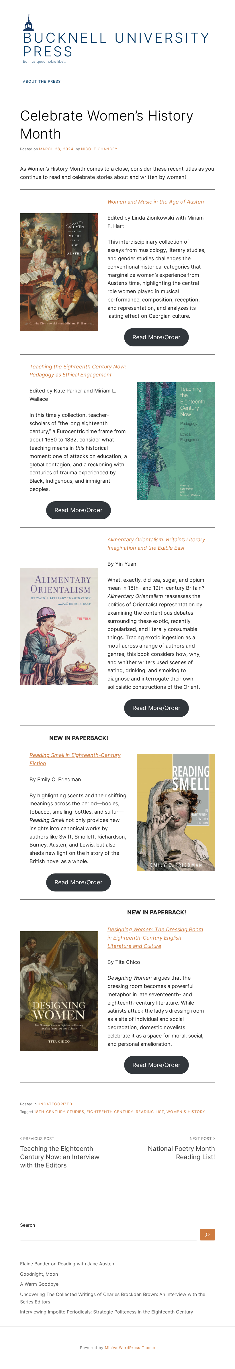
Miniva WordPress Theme (130, 1348)
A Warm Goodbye (39, 1284)
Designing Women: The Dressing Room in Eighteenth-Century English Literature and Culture (155, 937)
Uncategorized (55, 1104)
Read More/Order (156, 337)
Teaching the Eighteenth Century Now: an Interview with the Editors (59, 1152)
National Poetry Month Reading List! (181, 1148)
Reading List (150, 1112)
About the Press (42, 81)
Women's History (186, 1112)
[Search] (207, 1234)
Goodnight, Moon (39, 1274)
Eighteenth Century (110, 1112)
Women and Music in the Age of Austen (155, 202)
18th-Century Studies (59, 1112)
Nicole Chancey (99, 149)
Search (27, 1225)
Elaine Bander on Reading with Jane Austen (67, 1264)
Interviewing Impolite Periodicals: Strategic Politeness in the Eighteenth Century (106, 1312)
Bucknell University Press (117, 44)
